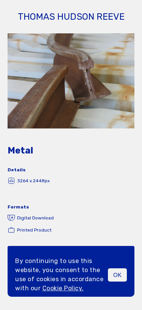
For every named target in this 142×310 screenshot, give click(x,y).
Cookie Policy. (63, 288)
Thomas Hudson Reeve (71, 16)
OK (117, 275)
